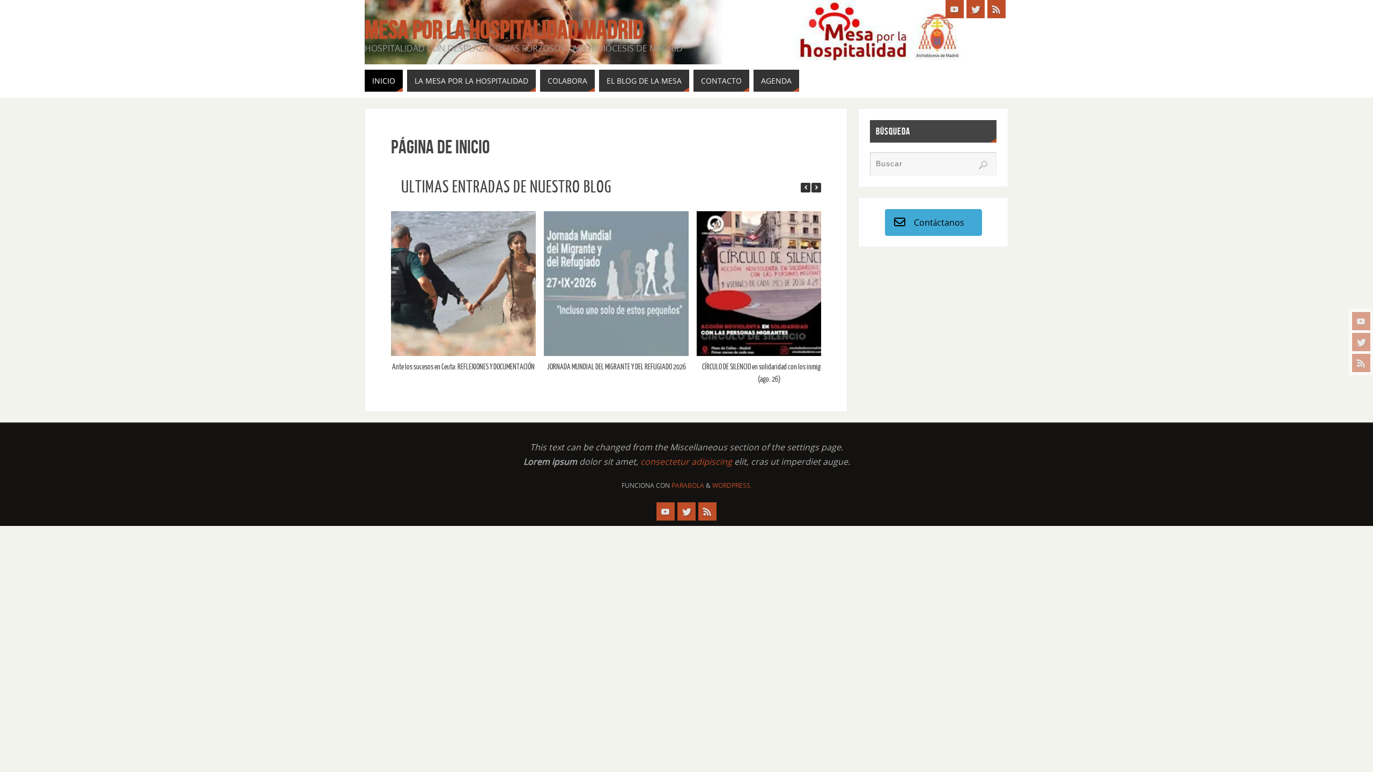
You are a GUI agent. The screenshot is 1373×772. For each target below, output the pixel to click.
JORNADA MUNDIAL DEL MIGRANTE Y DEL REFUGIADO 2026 (614, 367)
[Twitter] (1361, 342)
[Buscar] (983, 165)
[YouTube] (1361, 321)
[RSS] (1361, 363)
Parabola (687, 485)
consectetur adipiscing (686, 461)
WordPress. (732, 485)
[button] (816, 187)
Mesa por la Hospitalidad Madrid (504, 30)
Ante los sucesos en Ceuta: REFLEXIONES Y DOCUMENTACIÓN (462, 367)
